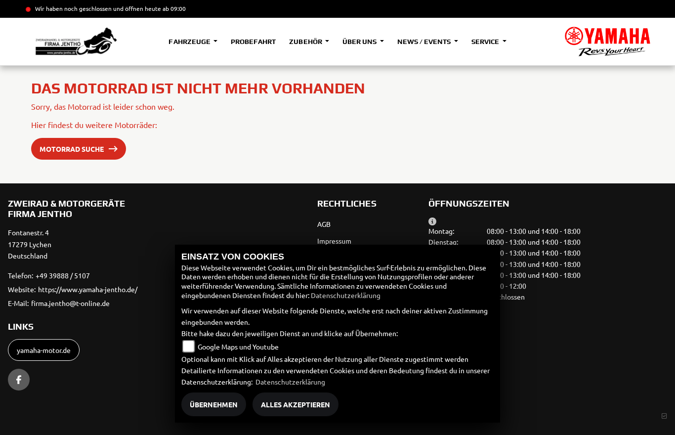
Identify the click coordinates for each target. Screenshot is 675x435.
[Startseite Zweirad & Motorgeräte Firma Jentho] (607, 41)
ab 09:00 (173, 8)
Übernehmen (214, 404)
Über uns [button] (360, 41)
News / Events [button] (424, 41)
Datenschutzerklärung (345, 295)
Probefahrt (253, 41)
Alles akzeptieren (295, 404)
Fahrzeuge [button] (190, 41)
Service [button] (486, 41)
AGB (324, 223)
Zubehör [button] (306, 41)
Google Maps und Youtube (238, 346)
